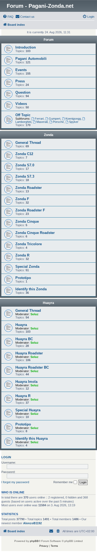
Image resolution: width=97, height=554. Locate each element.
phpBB (34, 541)
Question (22, 92)
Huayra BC (24, 339)
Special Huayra (27, 410)
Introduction (25, 47)
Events (21, 70)
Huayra (48, 303)
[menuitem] (8, 16)
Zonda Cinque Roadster (35, 233)
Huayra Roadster (29, 353)
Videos (21, 104)
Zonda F (22, 199)
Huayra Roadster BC (32, 367)
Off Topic (22, 115)
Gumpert (54, 118)
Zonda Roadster (28, 188)
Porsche (58, 121)
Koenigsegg (73, 118)
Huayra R (22, 396)
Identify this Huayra (31, 438)
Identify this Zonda (31, 289)
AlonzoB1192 (32, 523)
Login (6, 457)
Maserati (42, 121)
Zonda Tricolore (28, 244)
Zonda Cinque (27, 221)
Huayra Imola (26, 382)
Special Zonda (27, 267)
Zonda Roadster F (30, 210)
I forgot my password (15, 482)
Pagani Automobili (31, 59)
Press (20, 81)
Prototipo (23, 278)
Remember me (63, 482)
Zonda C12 (24, 154)
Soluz (34, 314)
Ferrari (39, 118)
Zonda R (22, 255)
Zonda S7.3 (24, 176)
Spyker (73, 121)
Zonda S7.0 (24, 165)
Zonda (48, 135)
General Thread (28, 143)
